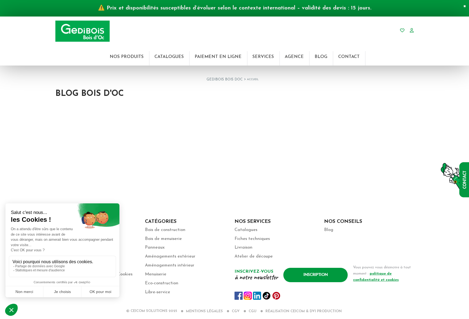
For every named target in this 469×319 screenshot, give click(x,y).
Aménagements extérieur (170, 256)
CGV (236, 311)
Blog (328, 230)
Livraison (243, 247)
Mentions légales (204, 311)
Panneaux (155, 247)
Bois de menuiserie (163, 239)
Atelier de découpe (253, 256)
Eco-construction (161, 283)
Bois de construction (165, 230)
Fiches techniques (252, 239)
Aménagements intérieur (169, 265)
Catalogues (245, 230)
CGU (252, 311)
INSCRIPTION (315, 275)
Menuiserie (155, 274)
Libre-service (157, 292)
